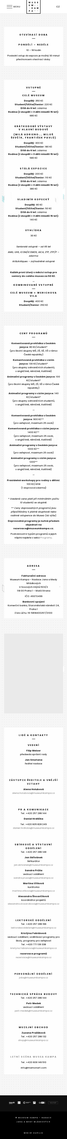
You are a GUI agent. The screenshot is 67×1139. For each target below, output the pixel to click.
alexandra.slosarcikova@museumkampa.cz (33, 903)
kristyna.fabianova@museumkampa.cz (33, 948)
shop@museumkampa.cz (33, 1040)
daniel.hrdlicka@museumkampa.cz (33, 828)
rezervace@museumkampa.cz (33, 957)
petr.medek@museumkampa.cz (33, 1010)
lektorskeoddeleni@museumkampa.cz (33, 927)
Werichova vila (43, 294)
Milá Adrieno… (28, 134)
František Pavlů (40, 137)
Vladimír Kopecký (33, 199)
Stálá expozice (33, 168)
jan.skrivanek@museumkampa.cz (33, 865)
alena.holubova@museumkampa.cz (33, 793)
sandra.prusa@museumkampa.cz (33, 878)
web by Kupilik (33, 1133)
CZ (58, 6)
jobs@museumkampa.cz (33, 977)
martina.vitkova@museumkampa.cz (33, 890)
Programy (46, 537)
